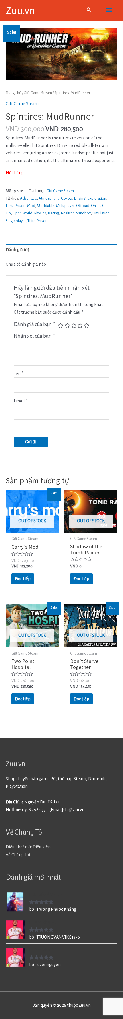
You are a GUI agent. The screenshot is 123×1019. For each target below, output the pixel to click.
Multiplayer (65, 206)
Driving (80, 198)
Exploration (96, 198)
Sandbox (83, 213)
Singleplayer (16, 221)
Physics (40, 213)
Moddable (45, 206)
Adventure (28, 198)
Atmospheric (49, 198)
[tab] (61, 250)
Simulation (101, 213)
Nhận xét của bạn (34, 336)
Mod (31, 206)
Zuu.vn (20, 10)
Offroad (82, 206)
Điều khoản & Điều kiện (28, 847)
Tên (18, 373)
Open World (22, 213)
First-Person (15, 206)
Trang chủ (13, 93)
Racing (53, 213)
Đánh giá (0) (17, 249)
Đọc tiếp (23, 578)
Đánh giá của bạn (34, 324)
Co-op (66, 198)
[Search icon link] (89, 10)
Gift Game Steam (38, 93)
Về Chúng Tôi (18, 854)
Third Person (37, 221)
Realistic (67, 213)
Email (20, 401)
